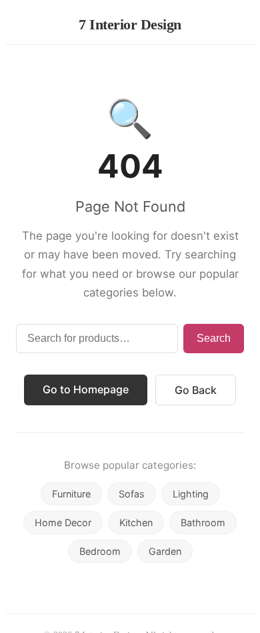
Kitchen (136, 522)
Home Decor (63, 522)
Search (214, 338)
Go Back (196, 390)
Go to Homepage (86, 389)
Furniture (71, 493)
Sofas (132, 493)
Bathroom (203, 522)
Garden (165, 551)
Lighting (191, 493)
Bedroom (100, 551)
